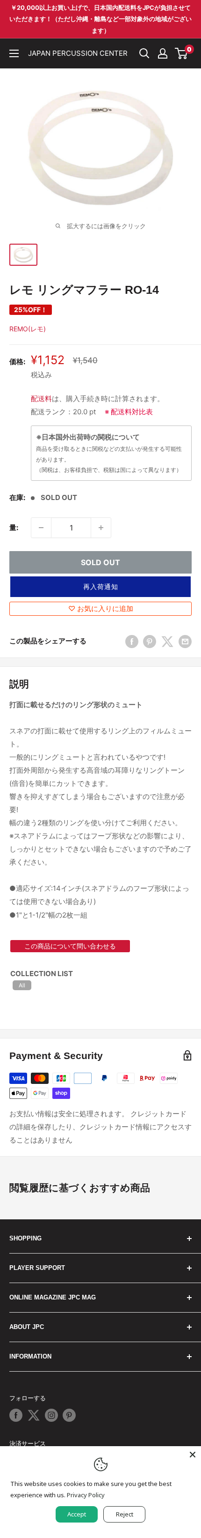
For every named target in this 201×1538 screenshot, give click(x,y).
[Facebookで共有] (131, 641)
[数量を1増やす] (101, 528)
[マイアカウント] (162, 53)
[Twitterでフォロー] (33, 1415)
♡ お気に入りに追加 (100, 608)
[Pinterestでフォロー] (69, 1415)
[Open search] (144, 53)
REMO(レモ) (27, 329)
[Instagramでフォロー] (51, 1415)
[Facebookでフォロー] (15, 1415)
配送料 (41, 398)
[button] (100, 586)
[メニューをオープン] (14, 53)
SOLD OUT (100, 562)
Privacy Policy (86, 1495)
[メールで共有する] (185, 641)
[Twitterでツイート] (167, 641)
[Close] (192, 1454)
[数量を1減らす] (41, 528)
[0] (181, 53)
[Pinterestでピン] (149, 641)
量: (13, 527)
